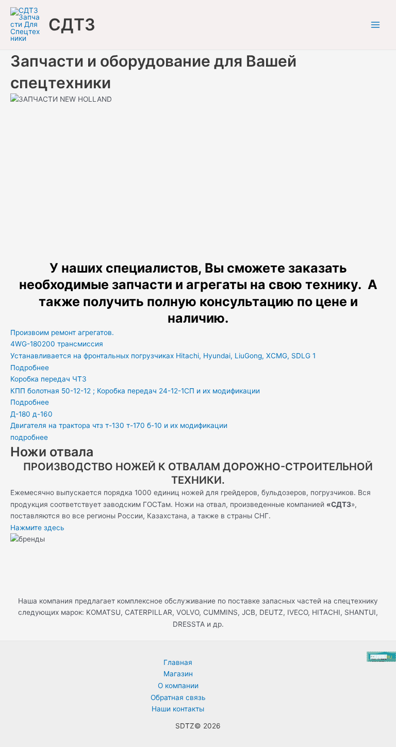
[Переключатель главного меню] (375, 25)
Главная (177, 662)
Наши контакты (178, 709)
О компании (178, 685)
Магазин (178, 674)
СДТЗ (71, 24)
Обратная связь (178, 697)
